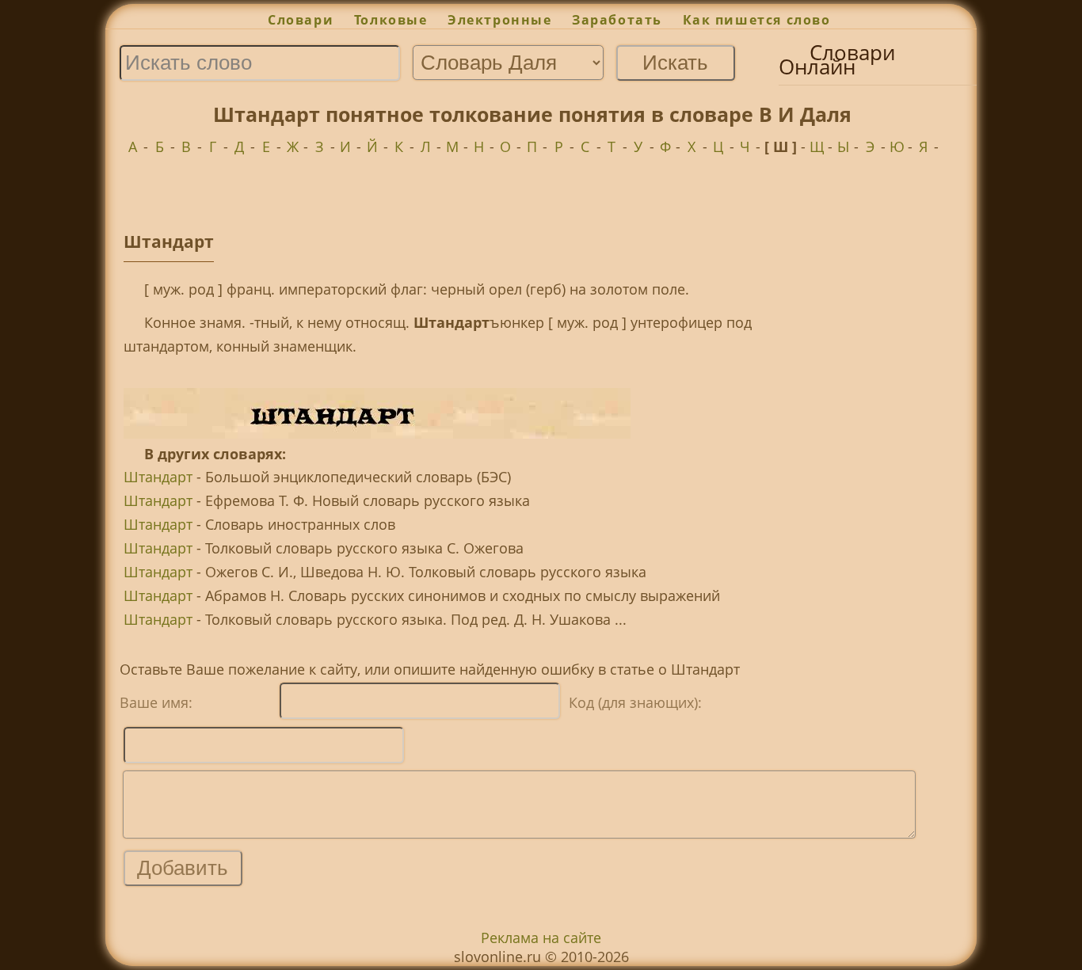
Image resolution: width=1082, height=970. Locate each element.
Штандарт (158, 476)
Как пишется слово (757, 20)
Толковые (390, 20)
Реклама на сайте (541, 937)
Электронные (499, 20)
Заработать (617, 20)
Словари (300, 20)
